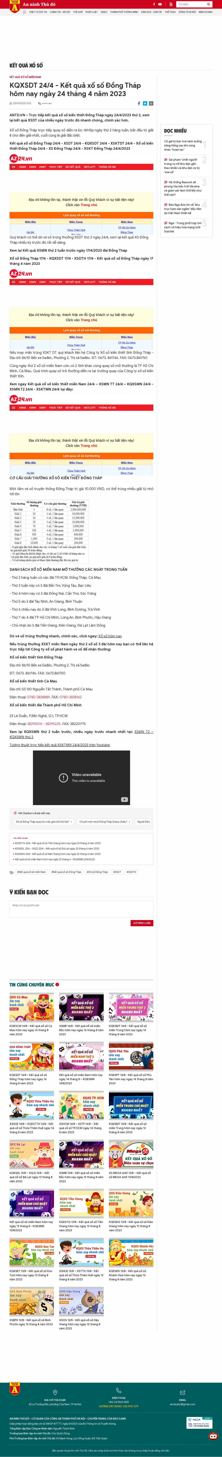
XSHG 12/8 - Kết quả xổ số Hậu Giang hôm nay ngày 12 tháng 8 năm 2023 (79, 1324)
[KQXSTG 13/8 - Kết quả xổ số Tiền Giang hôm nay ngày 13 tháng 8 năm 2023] (81, 1203)
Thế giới (78, 12)
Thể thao (170, 12)
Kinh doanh (205, 12)
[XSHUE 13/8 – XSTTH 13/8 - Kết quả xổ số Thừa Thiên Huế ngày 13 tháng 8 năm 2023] (81, 1252)
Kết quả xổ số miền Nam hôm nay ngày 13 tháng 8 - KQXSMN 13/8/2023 (31, 1226)
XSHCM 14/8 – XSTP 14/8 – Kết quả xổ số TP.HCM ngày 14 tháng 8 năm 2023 (80, 1128)
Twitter (145, 103)
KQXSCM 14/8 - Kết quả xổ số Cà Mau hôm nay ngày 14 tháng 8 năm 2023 (31, 1030)
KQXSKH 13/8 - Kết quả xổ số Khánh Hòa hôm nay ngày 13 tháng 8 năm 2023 (127, 1275)
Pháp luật (92, 12)
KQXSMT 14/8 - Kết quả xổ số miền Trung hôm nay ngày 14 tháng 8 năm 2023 (128, 1030)
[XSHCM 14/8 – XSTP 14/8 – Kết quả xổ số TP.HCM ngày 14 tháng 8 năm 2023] (81, 1105)
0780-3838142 (70, 697)
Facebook (139, 103)
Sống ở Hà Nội (187, 12)
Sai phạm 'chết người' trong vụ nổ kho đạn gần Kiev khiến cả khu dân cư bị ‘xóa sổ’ (182, 166)
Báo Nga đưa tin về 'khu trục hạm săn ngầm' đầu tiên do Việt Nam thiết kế (182, 209)
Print (151, 103)
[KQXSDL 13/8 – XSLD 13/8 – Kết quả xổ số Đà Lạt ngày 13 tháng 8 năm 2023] (32, 1154)
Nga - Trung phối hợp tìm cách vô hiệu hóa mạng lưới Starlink (183, 227)
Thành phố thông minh (124, 12)
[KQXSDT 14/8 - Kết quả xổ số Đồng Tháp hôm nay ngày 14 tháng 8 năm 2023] (32, 1056)
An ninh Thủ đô (39, 4)
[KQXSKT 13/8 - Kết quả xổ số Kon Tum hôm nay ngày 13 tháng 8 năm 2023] (32, 1252)
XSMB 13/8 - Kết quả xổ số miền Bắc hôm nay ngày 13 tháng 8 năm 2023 (81, 1177)
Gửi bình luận (142, 923)
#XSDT (117, 872)
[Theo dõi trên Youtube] (160, 4)
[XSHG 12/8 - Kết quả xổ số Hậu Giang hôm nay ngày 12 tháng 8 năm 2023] (81, 1301)
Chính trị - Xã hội (60, 12)
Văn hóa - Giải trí (151, 12)
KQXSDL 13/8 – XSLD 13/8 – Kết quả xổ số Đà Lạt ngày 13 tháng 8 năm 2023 (31, 1177)
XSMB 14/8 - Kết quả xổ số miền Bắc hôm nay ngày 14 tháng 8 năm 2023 (81, 1030)
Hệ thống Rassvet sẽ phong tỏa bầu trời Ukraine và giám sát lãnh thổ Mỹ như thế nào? (183, 189)
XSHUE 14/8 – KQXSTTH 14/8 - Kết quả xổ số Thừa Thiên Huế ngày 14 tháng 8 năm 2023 (32, 1128)
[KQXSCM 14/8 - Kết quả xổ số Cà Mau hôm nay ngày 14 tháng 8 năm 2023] (32, 1007)
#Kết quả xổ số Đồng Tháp (66, 872)
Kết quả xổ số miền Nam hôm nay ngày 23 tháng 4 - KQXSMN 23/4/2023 (55, 859)
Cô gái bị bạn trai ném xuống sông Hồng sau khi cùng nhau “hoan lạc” (183, 145)
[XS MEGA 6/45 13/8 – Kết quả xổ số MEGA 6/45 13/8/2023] (131, 1154)
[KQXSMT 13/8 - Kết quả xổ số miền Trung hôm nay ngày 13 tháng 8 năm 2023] (131, 1105)
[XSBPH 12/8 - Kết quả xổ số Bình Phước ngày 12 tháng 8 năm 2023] (32, 1301)
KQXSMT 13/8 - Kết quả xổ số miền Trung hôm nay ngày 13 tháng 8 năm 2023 (128, 1128)
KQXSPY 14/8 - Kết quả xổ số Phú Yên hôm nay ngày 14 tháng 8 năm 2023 (131, 1079)
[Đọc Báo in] (172, 4)
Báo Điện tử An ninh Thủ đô (14, 6)
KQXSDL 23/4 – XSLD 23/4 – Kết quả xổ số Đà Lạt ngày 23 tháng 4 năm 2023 (57, 848)
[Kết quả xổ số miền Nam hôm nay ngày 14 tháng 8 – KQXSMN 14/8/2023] (81, 1056)
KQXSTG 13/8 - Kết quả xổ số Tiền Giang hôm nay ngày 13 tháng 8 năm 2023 (81, 1226)
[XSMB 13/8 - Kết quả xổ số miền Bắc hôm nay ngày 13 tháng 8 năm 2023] (81, 1154)
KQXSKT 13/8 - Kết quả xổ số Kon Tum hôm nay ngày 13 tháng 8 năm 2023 (31, 1275)
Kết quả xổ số (26, 65)
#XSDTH (131, 872)
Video (104, 12)
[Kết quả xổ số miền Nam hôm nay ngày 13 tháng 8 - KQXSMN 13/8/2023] (32, 1203)
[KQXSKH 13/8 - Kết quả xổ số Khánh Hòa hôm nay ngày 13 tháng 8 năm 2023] (131, 1252)
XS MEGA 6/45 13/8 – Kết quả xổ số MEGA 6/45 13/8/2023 (130, 1175)
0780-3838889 (38, 697)
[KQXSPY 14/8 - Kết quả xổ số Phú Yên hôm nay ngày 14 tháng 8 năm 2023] (131, 1056)
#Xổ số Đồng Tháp (97, 872)
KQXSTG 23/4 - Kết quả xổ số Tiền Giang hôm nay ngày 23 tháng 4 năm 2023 (58, 843)
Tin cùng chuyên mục (32, 984)
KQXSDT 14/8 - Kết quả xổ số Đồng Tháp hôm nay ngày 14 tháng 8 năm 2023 (28, 1079)
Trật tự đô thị (38, 12)
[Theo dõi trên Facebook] (155, 4)
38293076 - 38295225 (44, 724)
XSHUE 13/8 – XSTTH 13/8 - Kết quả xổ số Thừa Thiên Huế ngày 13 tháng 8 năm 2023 (81, 1275)
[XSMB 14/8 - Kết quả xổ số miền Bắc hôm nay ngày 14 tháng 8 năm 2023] (81, 1007)
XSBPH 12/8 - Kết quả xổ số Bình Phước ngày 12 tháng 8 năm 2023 (31, 1322)
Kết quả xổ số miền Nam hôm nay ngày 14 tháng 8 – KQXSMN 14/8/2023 (81, 1079)
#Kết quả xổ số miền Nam (31, 872)
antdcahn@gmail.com (182, 1404)
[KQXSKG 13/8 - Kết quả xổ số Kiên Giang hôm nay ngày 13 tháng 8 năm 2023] (131, 1203)
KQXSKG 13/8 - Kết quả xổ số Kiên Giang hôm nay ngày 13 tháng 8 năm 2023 (131, 1226)
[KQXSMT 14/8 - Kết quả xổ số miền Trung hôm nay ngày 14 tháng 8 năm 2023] (131, 1007)
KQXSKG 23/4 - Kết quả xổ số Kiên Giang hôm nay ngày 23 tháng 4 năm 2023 (57, 854)
